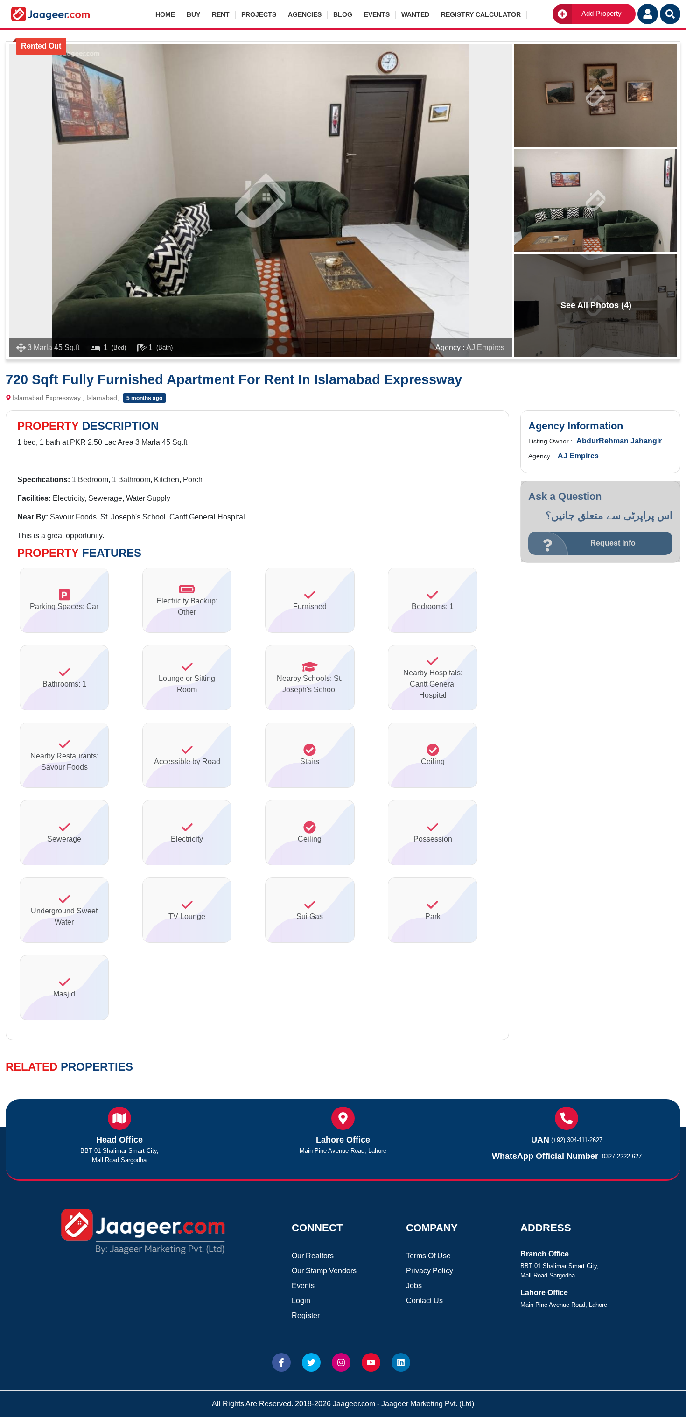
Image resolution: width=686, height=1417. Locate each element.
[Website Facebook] (281, 1362)
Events (377, 14)
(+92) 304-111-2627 (576, 1139)
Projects (258, 14)
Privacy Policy (429, 1271)
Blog (342, 14)
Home (165, 14)
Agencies (305, 14)
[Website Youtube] (371, 1362)
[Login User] (647, 14)
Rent (221, 14)
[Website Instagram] (341, 1362)
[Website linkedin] (401, 1362)
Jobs (414, 1286)
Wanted (415, 14)
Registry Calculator (481, 14)
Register (306, 1315)
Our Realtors (313, 1256)
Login (301, 1301)
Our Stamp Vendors (324, 1271)
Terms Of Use (428, 1256)
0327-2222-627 (622, 1156)
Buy (193, 14)
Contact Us (424, 1301)
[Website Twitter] (311, 1362)
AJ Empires (485, 347)
